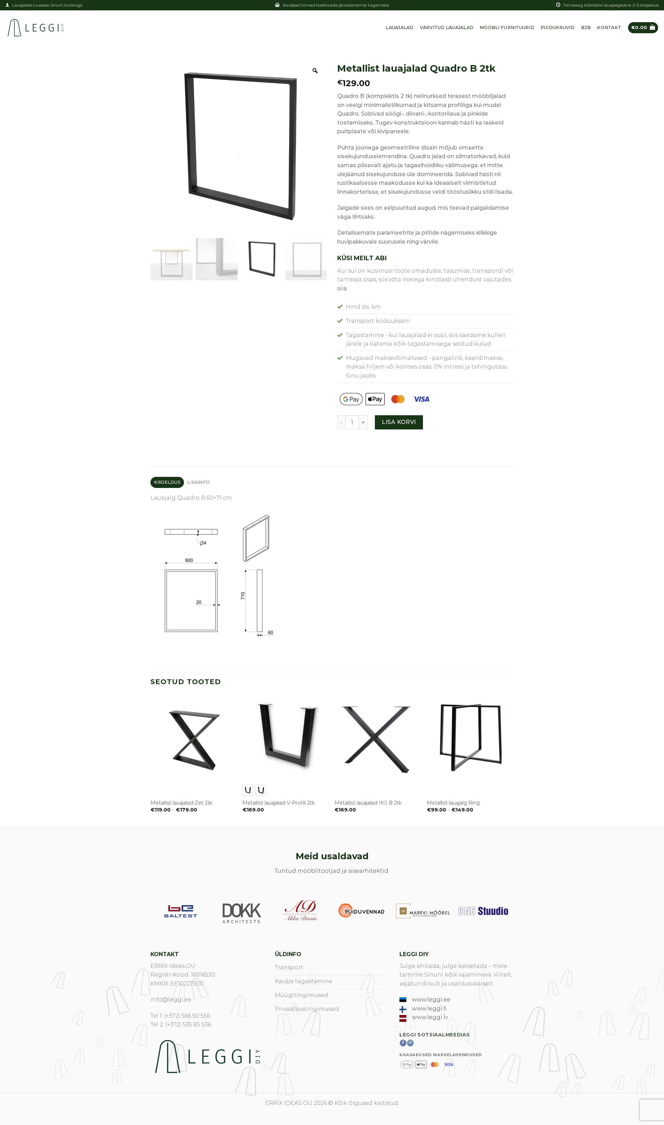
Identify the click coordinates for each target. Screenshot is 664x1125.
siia (342, 288)
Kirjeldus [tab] (167, 482)
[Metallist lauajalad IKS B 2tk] (377, 737)
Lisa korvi (399, 422)
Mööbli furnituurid (507, 27)
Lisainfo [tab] (198, 482)
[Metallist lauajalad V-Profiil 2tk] (285, 737)
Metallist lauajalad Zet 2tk (181, 803)
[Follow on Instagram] (410, 1043)
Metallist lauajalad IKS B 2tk (368, 803)
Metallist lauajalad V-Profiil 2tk (278, 803)
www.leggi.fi (429, 1008)
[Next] (511, 759)
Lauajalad (399, 27)
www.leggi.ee (431, 999)
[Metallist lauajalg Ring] (469, 737)
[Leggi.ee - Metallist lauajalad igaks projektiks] (35, 27)
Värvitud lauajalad (447, 27)
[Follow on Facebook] (403, 1043)
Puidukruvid (558, 27)
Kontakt (609, 27)
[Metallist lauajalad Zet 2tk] (193, 737)
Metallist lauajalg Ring (453, 803)
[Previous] (151, 759)
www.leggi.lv (430, 1017)
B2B (586, 27)
